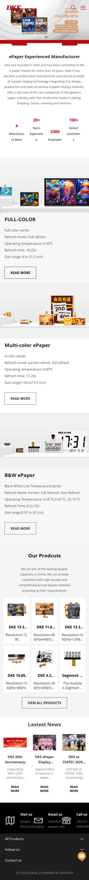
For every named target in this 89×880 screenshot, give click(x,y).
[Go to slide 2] (46, 37)
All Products (14, 839)
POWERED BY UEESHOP (57, 873)
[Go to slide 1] (43, 37)
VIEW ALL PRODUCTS (44, 703)
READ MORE (20, 272)
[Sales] (82, 856)
